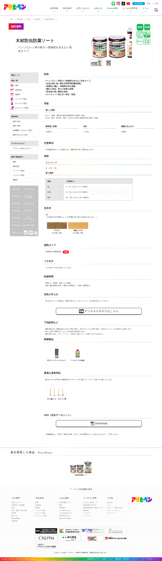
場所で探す (17, 121)
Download (101, 423)
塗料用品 (16, 166)
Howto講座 (112, 8)
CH (156, 3)
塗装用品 (18, 90)
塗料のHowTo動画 (65, 518)
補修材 (17, 94)
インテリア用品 (21, 99)
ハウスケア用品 (18, 175)
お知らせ (98, 8)
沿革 (13, 508)
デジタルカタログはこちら (102, 311)
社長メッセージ (17, 502)
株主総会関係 (16, 518)
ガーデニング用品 (21, 108)
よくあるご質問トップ (90, 502)
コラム (146, 8)
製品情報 (67, 8)
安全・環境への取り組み (19, 510)
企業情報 (54, 8)
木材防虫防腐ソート (81, 475)
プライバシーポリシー (114, 510)
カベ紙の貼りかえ (65, 510)
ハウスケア (86, 513)
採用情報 (138, 4)
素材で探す (17, 126)
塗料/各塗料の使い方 (89, 505)
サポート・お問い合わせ (115, 508)
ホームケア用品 (21, 103)
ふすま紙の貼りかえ (65, 513)
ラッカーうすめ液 (77, 360)
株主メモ (14, 515)
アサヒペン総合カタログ (22, 148)
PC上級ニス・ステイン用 (56, 399)
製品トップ (15, 75)
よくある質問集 (130, 8)
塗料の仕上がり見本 (20, 135)
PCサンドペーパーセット (56, 360)
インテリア (86, 515)
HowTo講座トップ (65, 502)
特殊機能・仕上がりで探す (23, 130)
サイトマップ (111, 513)
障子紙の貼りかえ (65, 515)
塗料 (17, 85)
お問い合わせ (82, 8)
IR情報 (14, 513)
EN (148, 3)
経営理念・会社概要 (18, 505)
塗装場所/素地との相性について (93, 508)
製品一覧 (14, 80)
